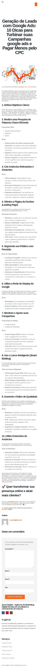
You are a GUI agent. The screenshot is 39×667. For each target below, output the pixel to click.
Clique (6, 508)
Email (7, 579)
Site (6, 587)
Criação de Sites (6, 643)
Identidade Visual (7, 646)
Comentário (9, 549)
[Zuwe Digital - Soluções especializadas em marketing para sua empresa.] (8, 4)
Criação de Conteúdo (8, 658)
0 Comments (32, 87)
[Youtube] (7, 612)
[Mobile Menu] (36, 4)
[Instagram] (11, 612)
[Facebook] (3, 612)
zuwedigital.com (22, 87)
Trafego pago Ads (7, 650)
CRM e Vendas (6, 654)
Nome (7, 571)
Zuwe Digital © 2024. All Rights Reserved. (14, 665)
